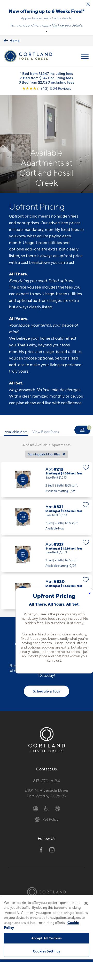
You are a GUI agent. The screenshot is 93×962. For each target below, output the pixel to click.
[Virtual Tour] (22, 479)
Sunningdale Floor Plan (44, 454)
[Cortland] (46, 892)
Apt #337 (46, 554)
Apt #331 (46, 517)
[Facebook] (41, 850)
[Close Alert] (88, 4)
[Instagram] (52, 850)
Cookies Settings (46, 951)
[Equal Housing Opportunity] (35, 808)
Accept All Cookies (46, 938)
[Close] (86, 903)
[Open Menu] (85, 56)
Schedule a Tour (46, 691)
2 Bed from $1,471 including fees (46, 78)
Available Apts (16, 431)
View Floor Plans (45, 431)
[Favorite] (86, 467)
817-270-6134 (46, 780)
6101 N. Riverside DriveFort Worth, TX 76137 (46, 793)
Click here (59, 25)
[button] (46, 31)
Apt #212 (46, 479)
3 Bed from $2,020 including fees (46, 82)
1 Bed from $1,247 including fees (46, 73)
